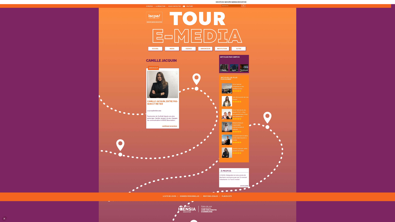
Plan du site (227, 196)
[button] (4, 218)
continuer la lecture (169, 126)
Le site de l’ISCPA (169, 196)
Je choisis (23, 211)
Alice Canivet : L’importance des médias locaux (238, 86)
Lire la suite (244, 186)
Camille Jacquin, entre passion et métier (162, 102)
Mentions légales (210, 196)
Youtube (189, 6)
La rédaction (160, 6)
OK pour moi (38, 211)
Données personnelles (189, 196)
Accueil (155, 49)
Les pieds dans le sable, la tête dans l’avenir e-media (240, 138)
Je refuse (9, 211)
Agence (189, 49)
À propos (149, 6)
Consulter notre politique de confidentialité (16, 205)
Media (172, 49)
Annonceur (205, 49)
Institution (222, 49)
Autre (238, 49)
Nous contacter (174, 6)
